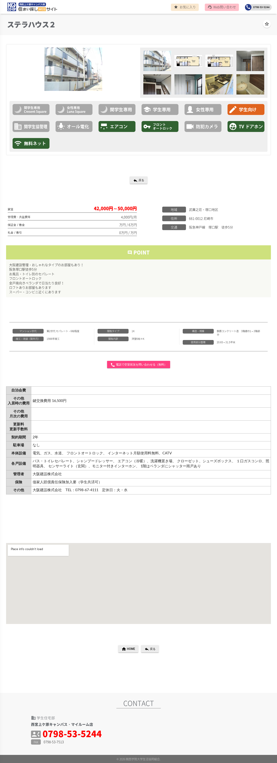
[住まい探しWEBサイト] (31, 8)
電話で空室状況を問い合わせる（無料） (138, 364)
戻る (138, 180)
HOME (128, 649)
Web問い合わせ (222, 7)
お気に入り (185, 7)
